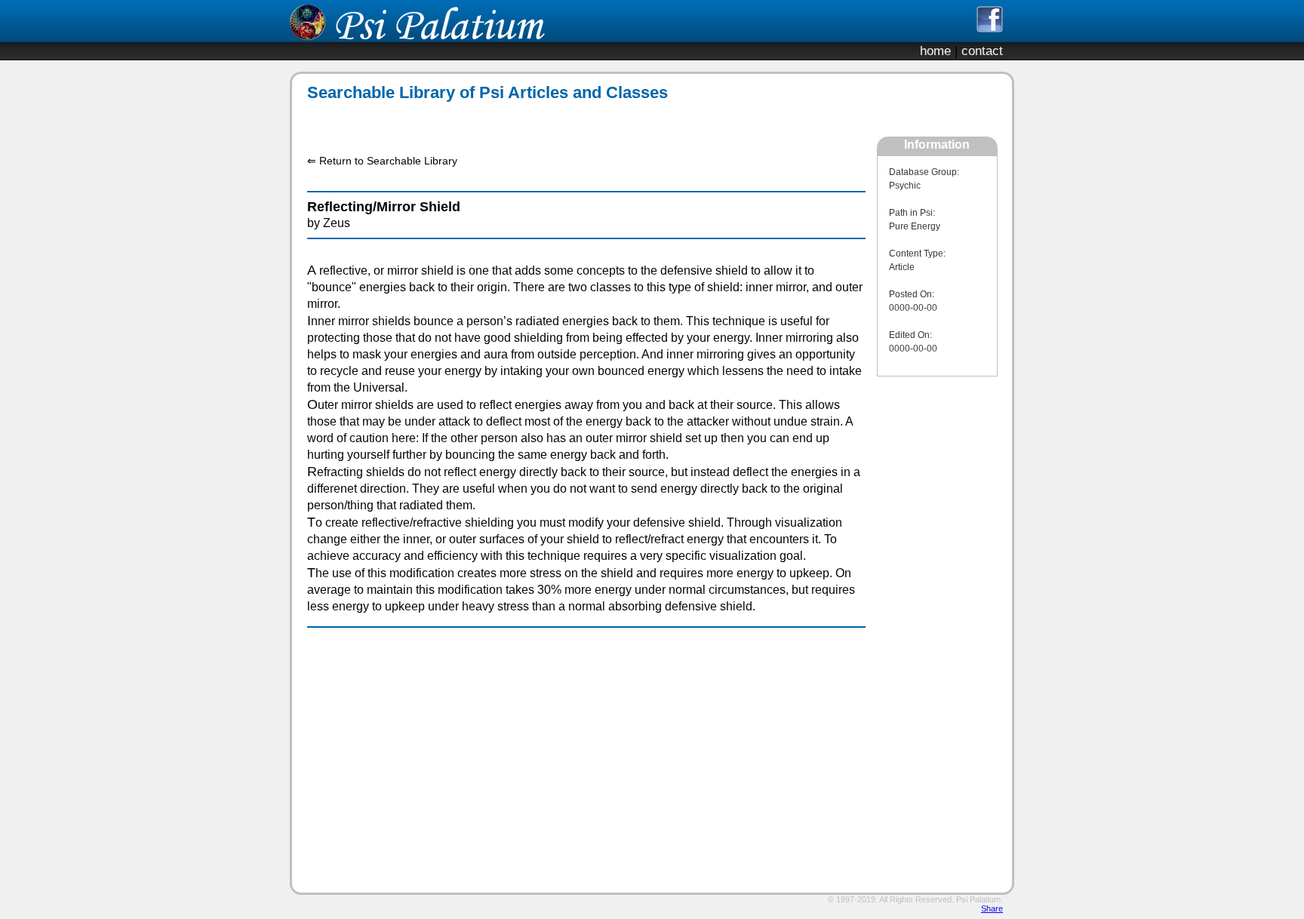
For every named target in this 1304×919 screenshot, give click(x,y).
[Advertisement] (578, 119)
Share (992, 908)
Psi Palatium (978, 899)
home (935, 51)
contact (982, 51)
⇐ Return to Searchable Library (382, 161)
